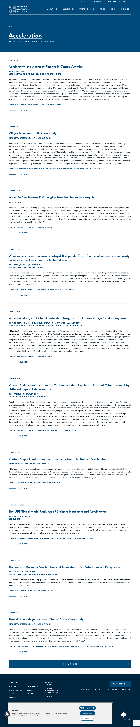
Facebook (86, 689)
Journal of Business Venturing (26, 267)
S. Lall (27, 323)
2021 (18, 60)
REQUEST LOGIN (96, 2)
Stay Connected (118, 684)
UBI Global (14, 519)
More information (47, 715)
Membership (68, 9)
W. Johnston (28, 571)
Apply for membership (116, 2)
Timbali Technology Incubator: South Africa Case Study (46, 619)
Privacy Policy (127, 719)
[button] (7, 714)
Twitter (101, 689)
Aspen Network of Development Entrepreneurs (35, 74)
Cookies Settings (87, 718)
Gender (50, 483)
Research (12, 60)
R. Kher (24, 264)
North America (80, 538)
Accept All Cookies (87, 708)
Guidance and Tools (17, 505)
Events (102, 9)
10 (76, 664)
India (82, 169)
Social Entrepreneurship (57, 289)
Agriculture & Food (25, 169)
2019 (27, 505)
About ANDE (53, 9)
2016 (18, 312)
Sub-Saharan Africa (99, 646)
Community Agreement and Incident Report (52, 690)
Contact (48, 697)
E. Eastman (47, 323)
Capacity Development (54, 169)
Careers (30, 690)
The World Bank (42, 138)
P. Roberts (17, 323)
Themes (113, 9)
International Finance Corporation (29, 463)
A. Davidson (18, 71)
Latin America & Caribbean (38, 105)
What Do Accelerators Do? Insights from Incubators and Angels (51, 197)
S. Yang (15, 264)
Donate (30, 694)
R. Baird (36, 323)
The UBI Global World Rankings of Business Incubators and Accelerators (57, 511)
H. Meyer (16, 516)
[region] (60, 713)
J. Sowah (26, 516)
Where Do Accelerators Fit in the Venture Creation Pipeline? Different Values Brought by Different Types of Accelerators (69, 386)
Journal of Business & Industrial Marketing (33, 574)
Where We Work (86, 9)
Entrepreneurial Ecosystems (58, 430)
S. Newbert (35, 264)
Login (82, 2)
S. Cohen (16, 202)
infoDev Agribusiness (21, 138)
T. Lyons (33, 394)
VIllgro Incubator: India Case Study (32, 133)
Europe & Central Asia (64, 538)
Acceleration (22, 105)
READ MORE (23, 110)
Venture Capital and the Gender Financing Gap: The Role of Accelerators (58, 458)
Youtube (128, 689)
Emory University (72, 325)
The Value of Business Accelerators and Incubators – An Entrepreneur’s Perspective (64, 566)
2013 (18, 191)
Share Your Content (50, 683)
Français (53, 42)
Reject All (87, 713)
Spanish (60, 105)
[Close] (109, 707)
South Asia (89, 169)
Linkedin (114, 689)
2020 (18, 249)
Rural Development (71, 169)
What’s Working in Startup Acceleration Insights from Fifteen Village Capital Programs (67, 318)
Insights (125, 9)
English (53, 105)
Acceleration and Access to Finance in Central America (46, 66)
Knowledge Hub (33, 686)
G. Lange (16, 571)
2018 (18, 378)
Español (37, 42)
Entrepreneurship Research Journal (29, 396)
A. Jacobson (74, 323)
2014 (18, 127)
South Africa (85, 646)
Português (45, 42)
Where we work (15, 690)
